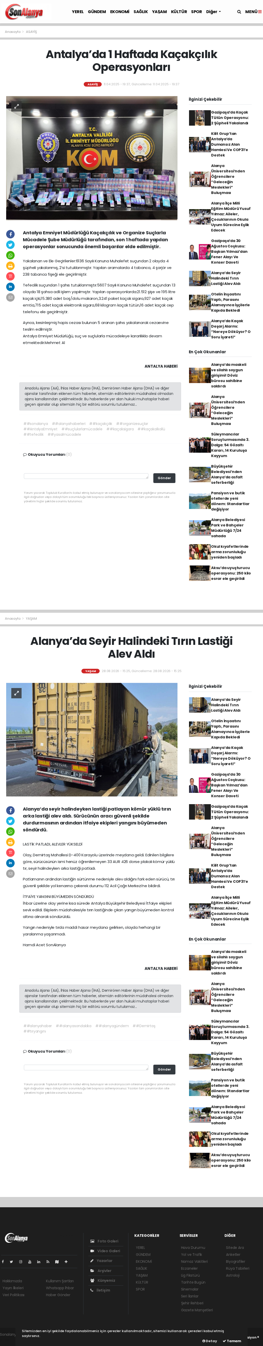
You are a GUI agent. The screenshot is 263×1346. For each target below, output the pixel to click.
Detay (211, 1341)
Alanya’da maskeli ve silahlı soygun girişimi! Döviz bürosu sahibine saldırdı (228, 375)
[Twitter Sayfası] (13, 1261)
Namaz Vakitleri (194, 1261)
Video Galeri (108, 1251)
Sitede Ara (235, 1247)
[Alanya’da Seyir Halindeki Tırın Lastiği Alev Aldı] (91, 739)
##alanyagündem (112, 1025)
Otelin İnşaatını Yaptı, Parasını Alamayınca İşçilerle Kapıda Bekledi (230, 302)
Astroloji (232, 1275)
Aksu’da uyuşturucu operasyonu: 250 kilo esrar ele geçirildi (231, 573)
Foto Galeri (107, 1241)
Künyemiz (106, 1280)
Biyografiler (235, 1261)
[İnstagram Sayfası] (22, 1261)
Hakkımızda (12, 1281)
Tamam (233, 1341)
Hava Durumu (193, 1247)
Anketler (233, 1254)
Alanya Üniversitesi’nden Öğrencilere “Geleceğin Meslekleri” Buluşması (228, 179)
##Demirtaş (144, 1025)
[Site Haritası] (59, 1261)
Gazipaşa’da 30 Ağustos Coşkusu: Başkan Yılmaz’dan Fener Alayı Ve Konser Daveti (229, 251)
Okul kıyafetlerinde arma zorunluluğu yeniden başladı (230, 552)
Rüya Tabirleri (237, 1268)
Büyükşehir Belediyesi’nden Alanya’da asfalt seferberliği (227, 474)
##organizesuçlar (132, 423)
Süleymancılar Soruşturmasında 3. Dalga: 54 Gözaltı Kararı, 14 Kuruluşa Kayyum (230, 445)
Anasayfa (13, 31)
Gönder (164, 478)
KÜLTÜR (179, 12)
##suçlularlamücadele (81, 429)
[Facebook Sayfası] (5, 1261)
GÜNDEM (97, 12)
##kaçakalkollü (151, 429)
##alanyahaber (37, 1025)
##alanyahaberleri (69, 423)
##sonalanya (35, 423)
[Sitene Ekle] (68, 1261)
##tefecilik (33, 434)
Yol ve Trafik (191, 1254)
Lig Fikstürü (190, 1275)
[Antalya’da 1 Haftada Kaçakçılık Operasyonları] (91, 157)
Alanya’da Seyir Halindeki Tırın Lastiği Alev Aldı (226, 278)
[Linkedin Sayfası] (40, 1261)
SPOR (196, 12)
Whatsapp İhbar (60, 1288)
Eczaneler (189, 1268)
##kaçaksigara (120, 429)
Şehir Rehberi (192, 1303)
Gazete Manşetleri (197, 1310)
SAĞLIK (141, 12)
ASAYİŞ (31, 31)
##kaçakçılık (100, 423)
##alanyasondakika (73, 1025)
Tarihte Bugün (193, 1282)
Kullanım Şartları (60, 1281)
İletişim (103, 1290)
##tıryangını (34, 1031)
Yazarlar (104, 1260)
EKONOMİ (119, 12)
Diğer (212, 12)
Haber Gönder (58, 1294)
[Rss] (49, 1261)
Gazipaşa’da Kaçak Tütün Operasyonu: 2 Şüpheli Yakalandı (230, 118)
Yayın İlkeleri (13, 1288)
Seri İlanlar (190, 1296)
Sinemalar (190, 1289)
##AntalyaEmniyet (40, 429)
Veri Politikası (13, 1294)
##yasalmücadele (64, 434)
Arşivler (104, 1270)
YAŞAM (159, 12)
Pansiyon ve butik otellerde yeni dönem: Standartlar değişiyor (230, 501)
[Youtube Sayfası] (31, 1261)
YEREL (78, 12)
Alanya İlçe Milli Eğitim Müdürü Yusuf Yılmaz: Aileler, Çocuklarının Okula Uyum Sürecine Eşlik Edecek (231, 217)
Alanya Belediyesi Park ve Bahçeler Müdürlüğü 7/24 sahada (228, 528)
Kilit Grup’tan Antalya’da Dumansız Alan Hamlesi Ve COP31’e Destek (229, 144)
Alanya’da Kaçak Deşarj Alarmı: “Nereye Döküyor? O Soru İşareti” (231, 329)
